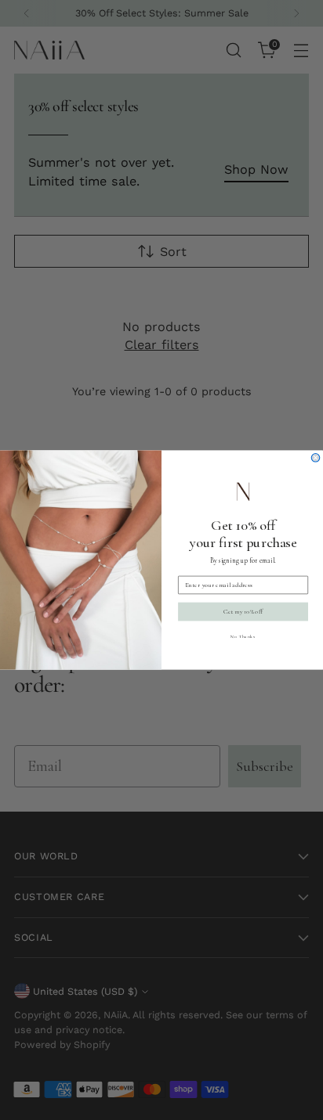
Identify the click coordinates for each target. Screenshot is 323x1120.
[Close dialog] (315, 457)
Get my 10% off (243, 611)
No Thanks (242, 636)
